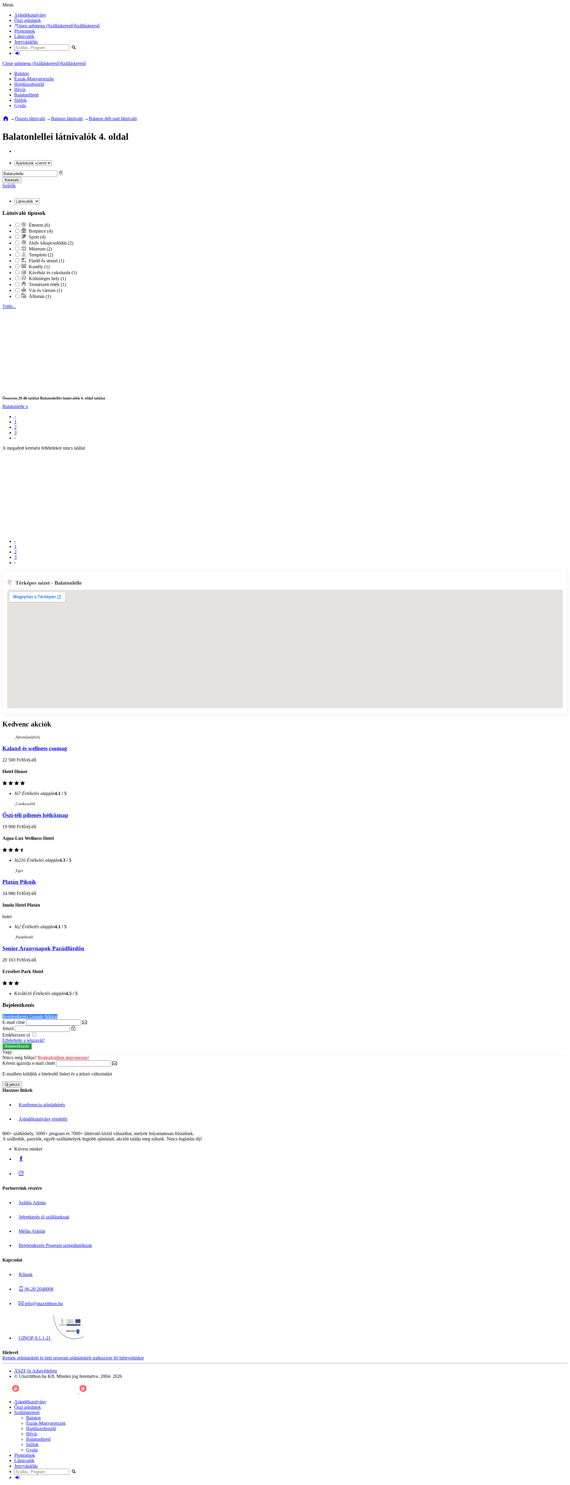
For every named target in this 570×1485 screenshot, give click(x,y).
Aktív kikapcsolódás (50, 242)
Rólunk (26, 1274)
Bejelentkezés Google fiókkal (30, 1016)
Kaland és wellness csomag (34, 748)
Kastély (39, 266)
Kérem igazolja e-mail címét (28, 1063)
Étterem (39, 225)
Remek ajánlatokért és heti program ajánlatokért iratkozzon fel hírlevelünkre (73, 1357)
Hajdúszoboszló (29, 84)
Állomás (39, 296)
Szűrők (9, 185)
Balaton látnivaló (67, 118)
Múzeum (40, 248)
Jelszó (8, 1028)
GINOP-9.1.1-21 (35, 1337)
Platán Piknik (19, 882)
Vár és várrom (45, 290)
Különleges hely (47, 278)
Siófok (20, 100)
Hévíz (20, 89)
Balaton (21, 73)
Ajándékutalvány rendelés (43, 1118)
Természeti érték (47, 284)
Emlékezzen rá (16, 1034)
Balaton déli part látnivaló (113, 118)
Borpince (40, 231)
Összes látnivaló (30, 118)
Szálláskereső (87, 25)
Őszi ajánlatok (27, 20)
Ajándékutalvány (30, 15)
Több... (9, 306)
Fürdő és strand (46, 260)
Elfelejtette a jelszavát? (23, 1040)
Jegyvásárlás (26, 41)
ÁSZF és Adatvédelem (35, 1370)
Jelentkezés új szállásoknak (44, 1216)
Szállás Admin (32, 1202)
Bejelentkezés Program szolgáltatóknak (55, 1245)
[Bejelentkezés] (17, 53)
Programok (24, 31)
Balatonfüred (26, 94)
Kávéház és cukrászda (52, 272)
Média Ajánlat (32, 1231)
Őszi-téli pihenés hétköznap (35, 815)
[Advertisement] (180, 350)
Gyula (20, 105)
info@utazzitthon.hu (43, 1303)
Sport (36, 236)
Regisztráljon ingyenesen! (63, 1057)
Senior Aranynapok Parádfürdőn (43, 948)
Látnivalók (24, 36)
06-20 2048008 (38, 1289)
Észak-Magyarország (34, 78)
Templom (40, 254)
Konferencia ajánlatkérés (42, 1104)
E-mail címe (13, 1022)
